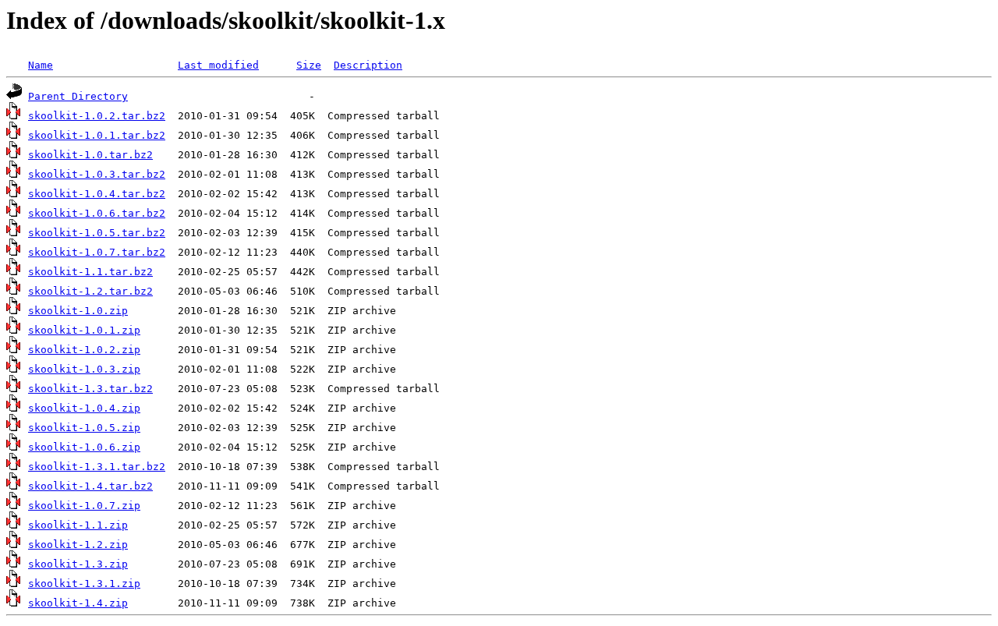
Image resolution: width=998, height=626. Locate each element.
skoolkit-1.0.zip (78, 311)
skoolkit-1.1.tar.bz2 (90, 272)
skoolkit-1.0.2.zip (84, 349)
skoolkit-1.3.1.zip (84, 583)
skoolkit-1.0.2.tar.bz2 (96, 116)
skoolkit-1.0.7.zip (84, 505)
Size (308, 65)
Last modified (218, 65)
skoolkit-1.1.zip (78, 525)
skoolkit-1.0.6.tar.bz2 (96, 213)
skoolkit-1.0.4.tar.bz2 (96, 194)
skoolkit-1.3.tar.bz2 (90, 388)
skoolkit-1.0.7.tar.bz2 (96, 252)
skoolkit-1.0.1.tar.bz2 (96, 135)
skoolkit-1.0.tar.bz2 (90, 155)
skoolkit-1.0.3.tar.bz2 (96, 174)
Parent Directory (78, 96)
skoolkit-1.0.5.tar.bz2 (96, 233)
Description (368, 65)
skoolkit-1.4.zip (78, 603)
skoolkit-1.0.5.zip (84, 427)
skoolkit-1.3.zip (78, 564)
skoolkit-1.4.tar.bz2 (90, 486)
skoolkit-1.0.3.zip (84, 369)
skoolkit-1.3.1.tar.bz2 (96, 466)
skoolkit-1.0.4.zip (84, 408)
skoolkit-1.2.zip (78, 544)
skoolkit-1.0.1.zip (84, 330)
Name (40, 65)
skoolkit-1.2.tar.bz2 (90, 291)
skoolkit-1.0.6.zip (84, 447)
